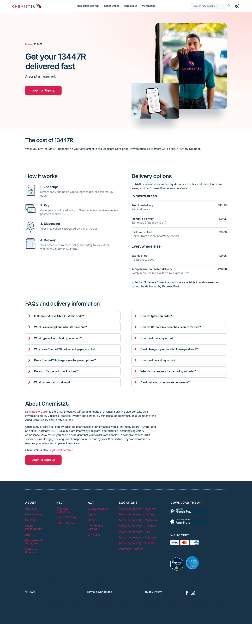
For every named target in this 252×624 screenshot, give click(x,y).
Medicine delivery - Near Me (137, 508)
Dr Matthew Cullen (36, 411)
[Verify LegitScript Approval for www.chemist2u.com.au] (176, 563)
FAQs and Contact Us (63, 510)
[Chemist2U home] (26, 5)
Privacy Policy (152, 591)
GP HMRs (94, 534)
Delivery (30, 520)
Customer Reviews (31, 550)
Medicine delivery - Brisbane (137, 526)
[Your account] (237, 5)
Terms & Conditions (99, 591)
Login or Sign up (43, 90)
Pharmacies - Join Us (96, 527)
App (28, 534)
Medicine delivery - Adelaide (137, 543)
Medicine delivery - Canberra (138, 537)
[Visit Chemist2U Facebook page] (187, 593)
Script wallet (111, 6)
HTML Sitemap (65, 523)
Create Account (98, 508)
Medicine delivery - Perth (135, 531)
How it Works (34, 514)
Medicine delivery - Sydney (136, 514)
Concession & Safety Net (34, 542)
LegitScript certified (61, 450)
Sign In (92, 514)
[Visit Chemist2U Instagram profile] (193, 593)
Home (28, 44)
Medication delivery (88, 6)
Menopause (148, 6)
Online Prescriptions (33, 527)
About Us (31, 508)
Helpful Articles (66, 517)
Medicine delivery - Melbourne (138, 520)
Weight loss (130, 6)
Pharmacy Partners (131, 549)
